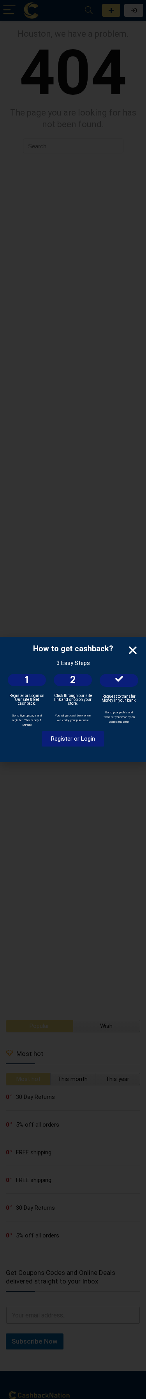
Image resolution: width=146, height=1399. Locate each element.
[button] (132, 650)
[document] (73, 699)
